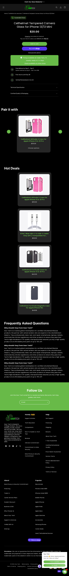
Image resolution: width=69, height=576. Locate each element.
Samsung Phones (40, 524)
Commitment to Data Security (32, 448)
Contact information (32, 566)
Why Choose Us (9, 511)
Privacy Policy (50, 467)
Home (5, 13)
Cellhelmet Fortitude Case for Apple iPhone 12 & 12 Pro (34, 271)
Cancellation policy (33, 568)
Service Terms (50, 456)
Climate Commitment (32, 443)
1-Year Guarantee (51, 441)
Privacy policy (34, 564)
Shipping (27, 36)
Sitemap (7, 529)
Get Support (49, 418)
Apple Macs (39, 511)
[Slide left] (9, 132)
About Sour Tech (51, 436)
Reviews (27, 438)
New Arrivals (39, 484)
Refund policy (25, 564)
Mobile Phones (39, 497)
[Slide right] (60, 132)
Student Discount (9, 502)
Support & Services (10, 520)
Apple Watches (40, 515)
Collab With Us (8, 524)
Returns (48, 432)
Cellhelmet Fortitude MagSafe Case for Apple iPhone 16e (34, 307)
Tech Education (30, 423)
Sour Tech (17, 564)
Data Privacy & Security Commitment (32, 455)
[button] (3, 7)
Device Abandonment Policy (53, 462)
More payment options (34, 52)
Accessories (39, 520)
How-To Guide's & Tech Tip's (32, 433)
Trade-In (7, 493)
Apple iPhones (39, 502)
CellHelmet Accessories (15, 13)
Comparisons (29, 427)
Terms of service (11, 566)
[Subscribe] (47, 402)
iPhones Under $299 (41, 493)
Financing (49, 423)
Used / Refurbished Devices (44, 533)
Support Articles (30, 418)
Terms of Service (51, 472)
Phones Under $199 (41, 489)
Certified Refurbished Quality (52, 446)
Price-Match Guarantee (53, 452)
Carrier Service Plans (10, 497)
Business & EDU (9, 506)
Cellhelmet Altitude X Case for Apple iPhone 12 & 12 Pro (33, 140)
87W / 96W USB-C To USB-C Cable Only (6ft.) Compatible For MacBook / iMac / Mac (34, 235)
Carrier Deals (39, 529)
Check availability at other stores (35, 63)
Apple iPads (39, 506)
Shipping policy (22, 566)
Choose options (33, 148)
